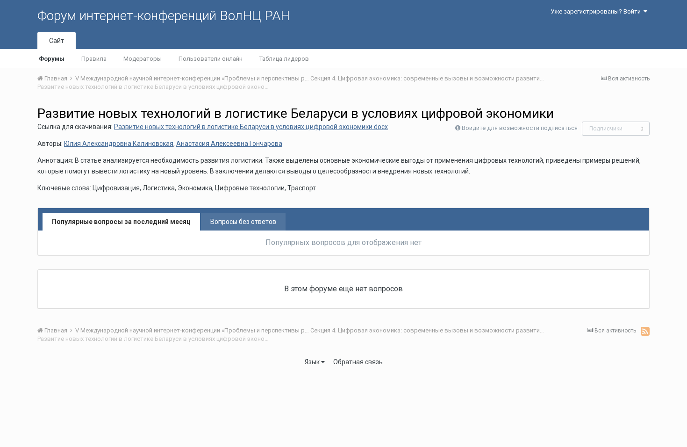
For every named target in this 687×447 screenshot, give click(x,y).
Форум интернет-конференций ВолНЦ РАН (163, 15)
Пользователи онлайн (211, 58)
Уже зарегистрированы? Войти (597, 11)
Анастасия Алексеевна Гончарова (229, 143)
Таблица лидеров (284, 58)
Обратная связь (358, 362)
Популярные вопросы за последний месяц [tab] (121, 221)
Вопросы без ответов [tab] (243, 221)
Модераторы (142, 58)
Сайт (56, 40)
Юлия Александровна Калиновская (118, 143)
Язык (313, 362)
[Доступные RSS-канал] (645, 331)
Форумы (51, 58)
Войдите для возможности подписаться (520, 127)
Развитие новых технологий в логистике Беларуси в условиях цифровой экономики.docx (251, 126)
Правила (94, 58)
